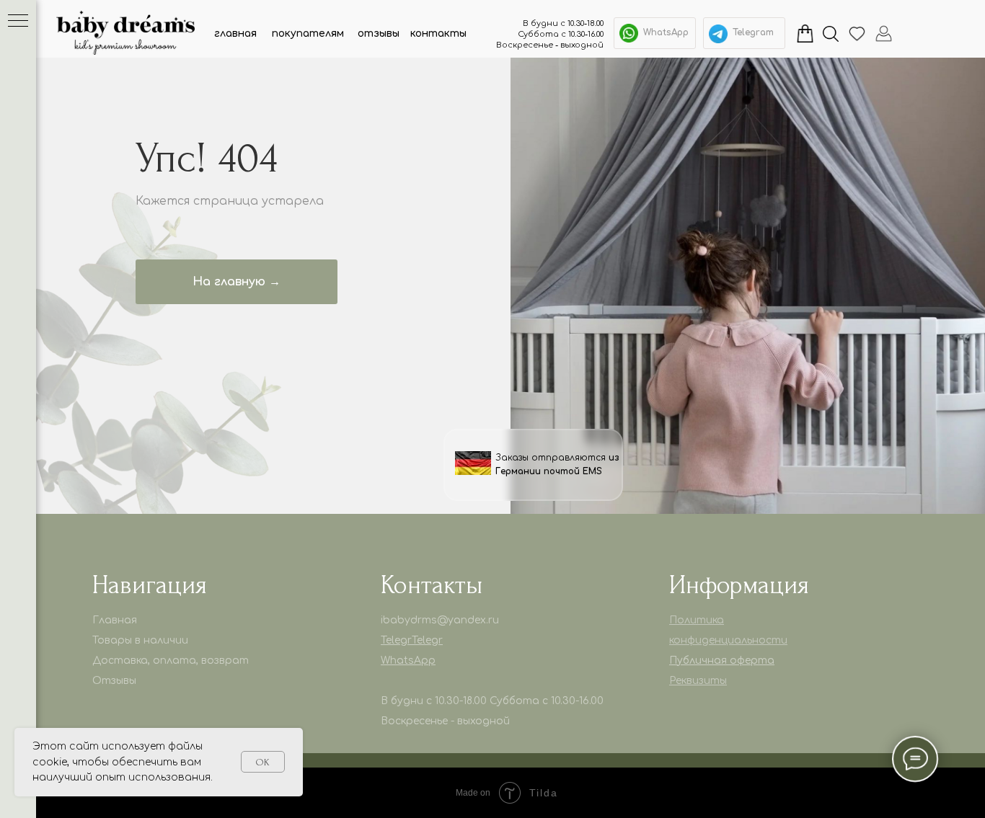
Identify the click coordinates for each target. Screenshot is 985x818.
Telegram (753, 32)
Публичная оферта (721, 660)
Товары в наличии (140, 640)
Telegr (396, 640)
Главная (114, 620)
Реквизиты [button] (698, 680)
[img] (718, 34)
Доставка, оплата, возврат (170, 660)
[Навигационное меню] (18, 21)
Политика (696, 620)
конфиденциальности (728, 640)
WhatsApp (666, 32)
